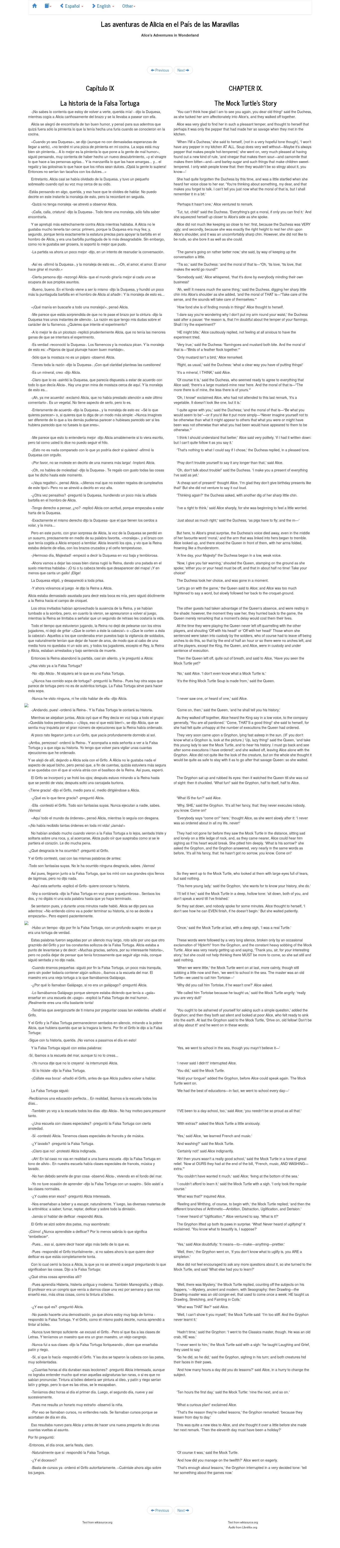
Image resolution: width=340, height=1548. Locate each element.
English (104, 5)
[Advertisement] (170, 49)
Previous (161, 70)
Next (181, 70)
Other (127, 5)
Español (72, 5)
